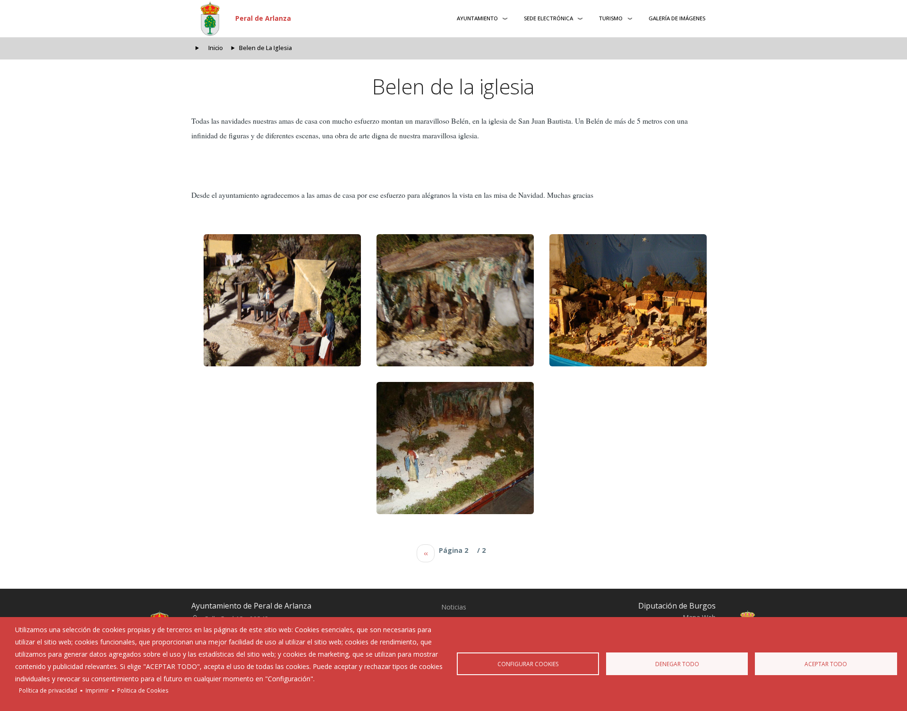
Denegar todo (677, 664)
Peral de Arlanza (263, 18)
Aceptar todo (825, 664)
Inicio (215, 48)
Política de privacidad (48, 690)
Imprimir (97, 690)
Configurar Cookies (528, 664)
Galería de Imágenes (677, 18)
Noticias (453, 606)
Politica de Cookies (143, 690)
